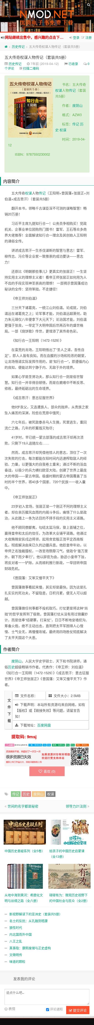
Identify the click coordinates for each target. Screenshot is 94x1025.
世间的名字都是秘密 (23, 806)
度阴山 (77, 105)
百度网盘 (44, 725)
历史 (11, 666)
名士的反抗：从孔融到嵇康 (28, 920)
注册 (88, 37)
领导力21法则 (76, 806)
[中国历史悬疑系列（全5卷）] (25, 831)
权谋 (58, 90)
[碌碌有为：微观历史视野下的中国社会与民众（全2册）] (69, 875)
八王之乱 (15, 941)
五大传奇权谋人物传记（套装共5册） (37, 57)
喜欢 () (49, 771)
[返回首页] (6, 46)
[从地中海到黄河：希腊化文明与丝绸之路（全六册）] (25, 875)
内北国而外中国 (20, 934)
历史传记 (18, 46)
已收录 (73, 63)
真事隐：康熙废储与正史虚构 (30, 948)
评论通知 (56, 1009)
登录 (76, 37)
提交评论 (79, 1010)
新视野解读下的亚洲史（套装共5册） (35, 914)
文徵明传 (15, 954)
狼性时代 (15, 927)
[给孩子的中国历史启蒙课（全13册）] (69, 831)
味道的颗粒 (17, 961)
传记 (72, 90)
